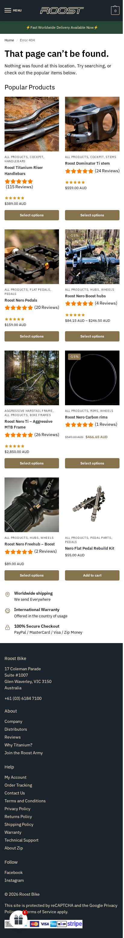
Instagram (14, 880)
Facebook (14, 872)
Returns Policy (18, 816)
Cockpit (36, 157)
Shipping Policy (19, 824)
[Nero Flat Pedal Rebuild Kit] (92, 504)
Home (9, 40)
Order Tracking (18, 785)
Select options (32, 215)
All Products (16, 157)
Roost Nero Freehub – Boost (30, 544)
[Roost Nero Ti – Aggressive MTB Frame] (32, 378)
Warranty (13, 832)
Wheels (107, 290)
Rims (94, 411)
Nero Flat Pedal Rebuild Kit (89, 548)
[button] (114, 10)
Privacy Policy (17, 808)
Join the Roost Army (24, 752)
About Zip (14, 848)
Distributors (16, 729)
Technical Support (22, 840)
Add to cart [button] (92, 575)
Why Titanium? (19, 745)
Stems (111, 157)
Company (13, 721)
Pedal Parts (100, 538)
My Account (15, 777)
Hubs (94, 290)
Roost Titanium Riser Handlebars (24, 170)
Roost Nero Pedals (21, 300)
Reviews (13, 737)
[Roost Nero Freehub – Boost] (32, 504)
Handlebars (15, 161)
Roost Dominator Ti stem (87, 163)
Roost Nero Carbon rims (86, 417)
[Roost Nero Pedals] (32, 256)
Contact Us (15, 793)
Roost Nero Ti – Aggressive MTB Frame (28, 424)
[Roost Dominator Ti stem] (92, 124)
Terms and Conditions (25, 801)
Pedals (11, 294)
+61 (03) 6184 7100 (23, 698)
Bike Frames (40, 415)
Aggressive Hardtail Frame (29, 411)
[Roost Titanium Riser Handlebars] (32, 124)
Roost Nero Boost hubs (85, 296)
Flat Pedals (40, 290)
